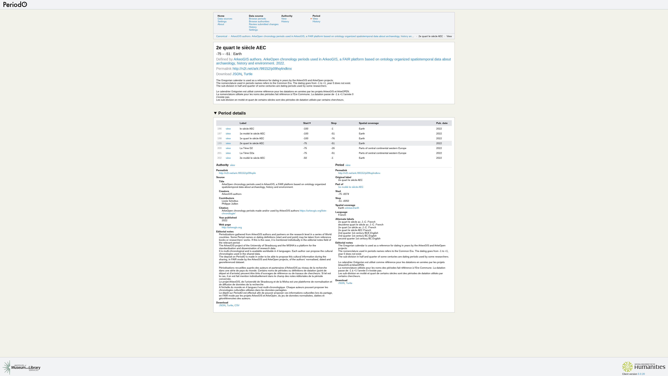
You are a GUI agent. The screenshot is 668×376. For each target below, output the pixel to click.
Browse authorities (259, 21)
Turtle (248, 74)
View (284, 18)
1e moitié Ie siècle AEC (350, 187)
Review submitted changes (264, 24)
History (253, 27)
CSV (236, 305)
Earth (352, 207)
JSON (237, 74)
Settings (222, 21)
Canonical (221, 36)
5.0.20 (641, 374)
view (228, 128)
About (221, 24)
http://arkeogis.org (232, 227)
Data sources (225, 18)
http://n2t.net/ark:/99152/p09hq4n (237, 173)
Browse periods (257, 18)
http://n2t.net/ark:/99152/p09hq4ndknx (262, 68)
